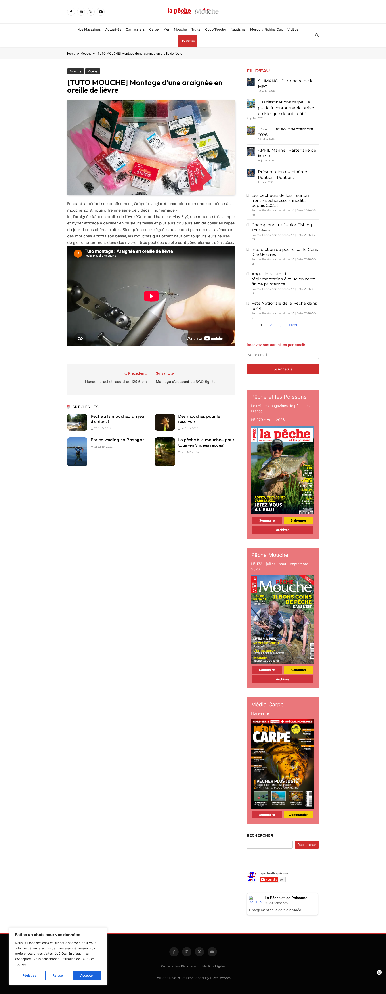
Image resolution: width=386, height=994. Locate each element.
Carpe (154, 29)
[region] (58, 956)
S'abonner (298, 520)
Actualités (113, 29)
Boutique (188, 41)
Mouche (180, 29)
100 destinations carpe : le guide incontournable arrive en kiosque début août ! (286, 108)
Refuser (58, 975)
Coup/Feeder (215, 29)
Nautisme (238, 29)
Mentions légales (213, 966)
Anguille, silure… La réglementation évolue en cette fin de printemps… (283, 279)
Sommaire (267, 520)
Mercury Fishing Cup (266, 29)
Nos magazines (89, 29)
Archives (283, 530)
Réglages (29, 975)
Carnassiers (135, 29)
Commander (298, 814)
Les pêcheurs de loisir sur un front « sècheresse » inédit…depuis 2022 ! (280, 200)
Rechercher (260, 835)
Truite (196, 29)
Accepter (87, 975)
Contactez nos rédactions (178, 966)
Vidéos (292, 29)
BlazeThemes (220, 978)
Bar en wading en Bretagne (118, 440)
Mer (166, 29)
